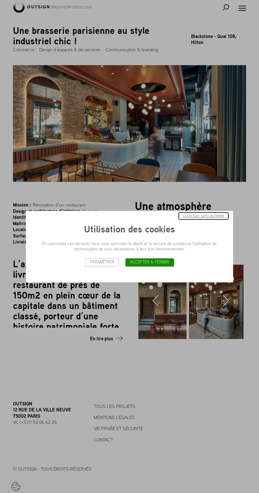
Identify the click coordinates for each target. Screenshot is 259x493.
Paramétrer (102, 262)
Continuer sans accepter (203, 216)
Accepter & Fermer (149, 262)
